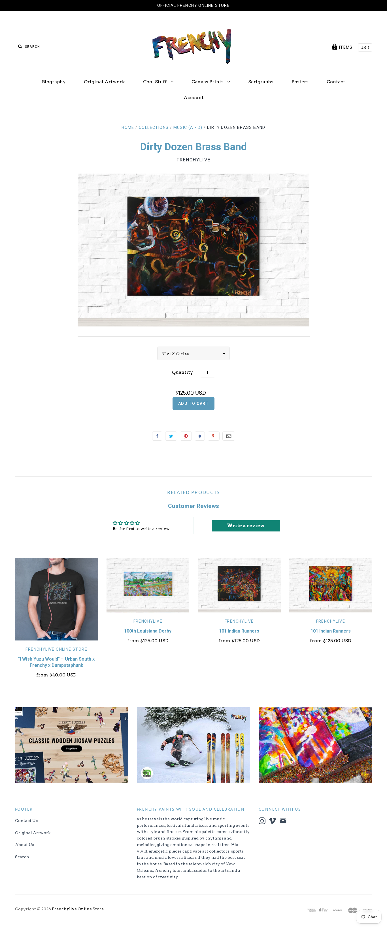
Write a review (246, 525)
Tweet (171, 436)
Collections (154, 127)
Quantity (182, 372)
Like (157, 436)
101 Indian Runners (239, 631)
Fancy (200, 436)
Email (228, 436)
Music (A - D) (188, 127)
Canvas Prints (208, 81)
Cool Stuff (155, 81)
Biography (54, 81)
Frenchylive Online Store (56, 649)
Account (194, 97)
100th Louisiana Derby (147, 631)
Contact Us (26, 820)
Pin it (186, 436)
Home (128, 127)
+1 (214, 436)
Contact (336, 81)
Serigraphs (260, 81)
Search (22, 857)
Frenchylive (193, 160)
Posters (300, 81)
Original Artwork (104, 81)
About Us (24, 844)
